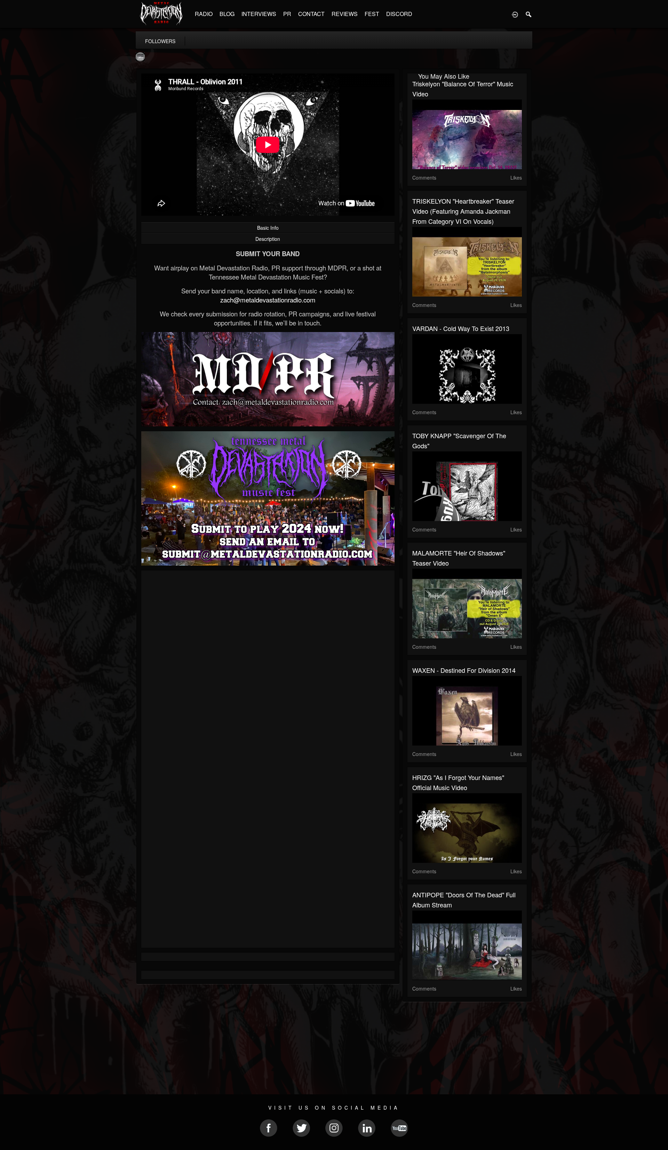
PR (287, 14)
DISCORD (399, 14)
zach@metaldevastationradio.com (268, 299)
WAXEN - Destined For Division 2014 (464, 670)
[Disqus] (267, 669)
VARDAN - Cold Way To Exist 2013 (460, 328)
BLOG (227, 14)
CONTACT (311, 14)
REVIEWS (345, 14)
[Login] (514, 14)
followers (160, 41)
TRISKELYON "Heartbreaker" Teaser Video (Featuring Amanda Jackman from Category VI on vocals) (463, 211)
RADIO (204, 14)
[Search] (528, 14)
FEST (372, 14)
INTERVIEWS (258, 14)
